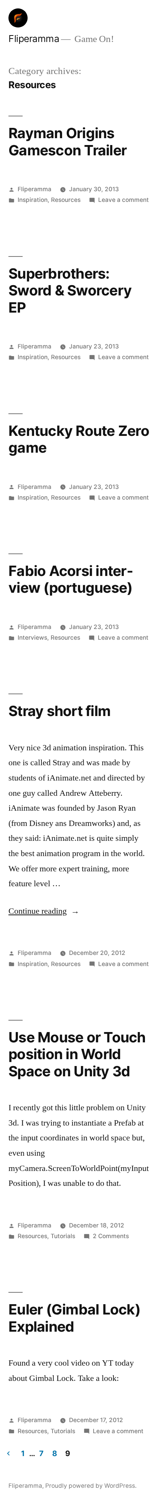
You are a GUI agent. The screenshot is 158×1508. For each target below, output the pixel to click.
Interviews (32, 637)
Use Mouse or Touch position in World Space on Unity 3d (77, 1054)
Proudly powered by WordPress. (91, 1485)
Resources (66, 199)
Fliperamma (33, 38)
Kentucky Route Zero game (78, 439)
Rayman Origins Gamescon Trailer (67, 141)
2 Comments (111, 1236)
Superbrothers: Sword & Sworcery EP (70, 290)
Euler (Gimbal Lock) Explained (74, 1318)
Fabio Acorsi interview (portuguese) (70, 579)
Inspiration (33, 199)
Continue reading (43, 911)
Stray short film (59, 710)
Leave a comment (123, 199)
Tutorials (63, 1236)
